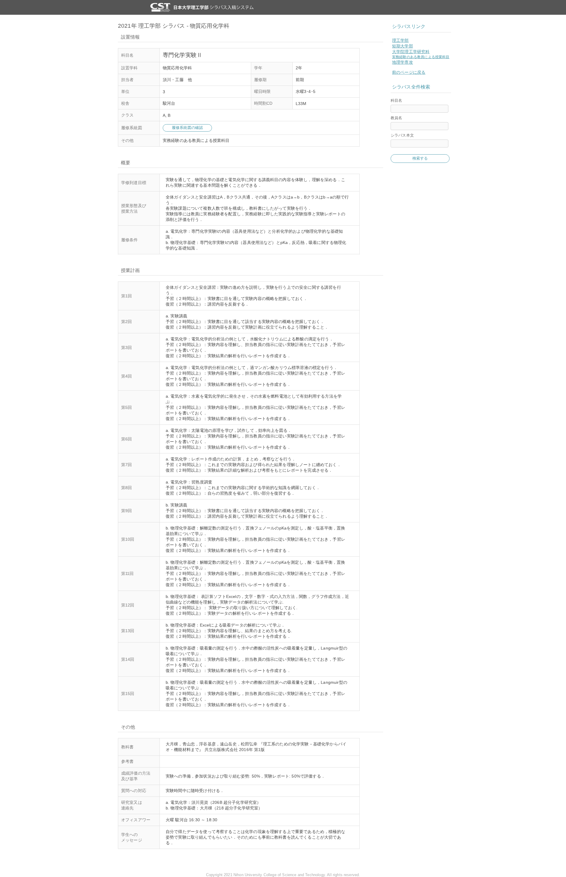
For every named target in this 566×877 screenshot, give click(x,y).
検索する (420, 158)
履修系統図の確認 (187, 127)
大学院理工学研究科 (411, 51)
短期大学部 (402, 46)
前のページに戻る (408, 72)
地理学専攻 (402, 62)
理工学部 (400, 40)
